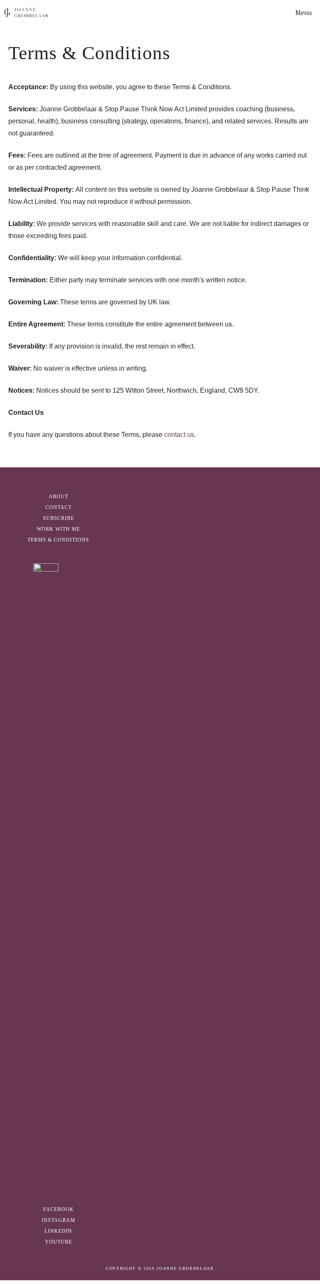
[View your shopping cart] (265, 12)
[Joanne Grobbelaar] (26, 12)
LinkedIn (58, 1231)
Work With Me (58, 529)
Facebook (58, 1209)
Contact (58, 507)
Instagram (58, 1220)
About (58, 496)
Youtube (58, 1242)
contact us (179, 434)
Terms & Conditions (58, 540)
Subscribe (58, 518)
